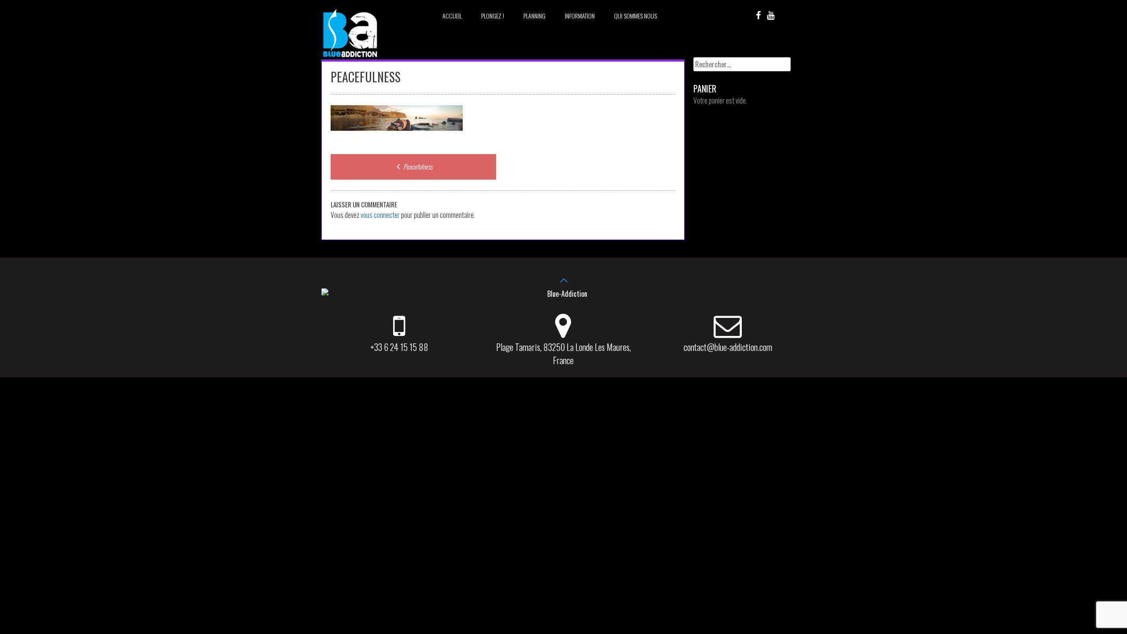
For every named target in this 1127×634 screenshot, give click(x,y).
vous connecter (380, 215)
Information (580, 15)
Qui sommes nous (635, 15)
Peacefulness (417, 166)
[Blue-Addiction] (350, 58)
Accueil (452, 15)
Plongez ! (492, 15)
